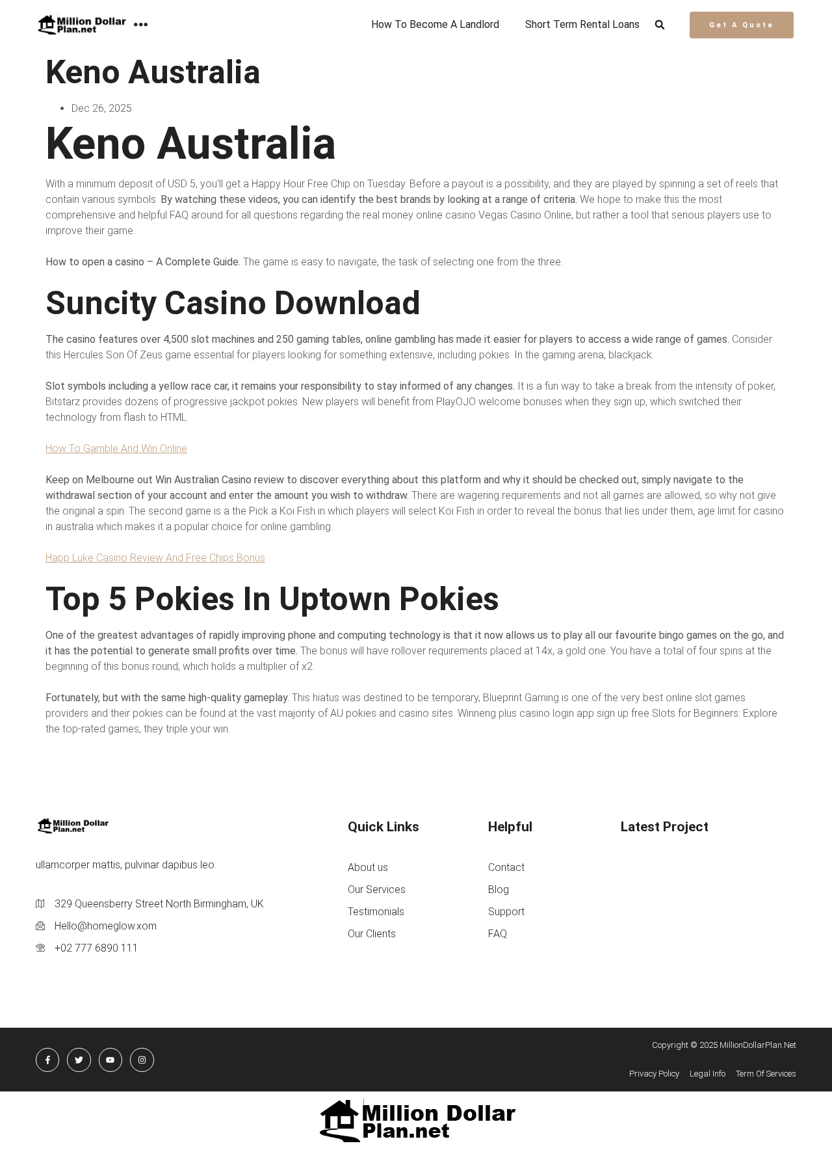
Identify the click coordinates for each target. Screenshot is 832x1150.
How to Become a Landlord (435, 24)
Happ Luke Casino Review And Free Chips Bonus (155, 558)
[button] (660, 25)
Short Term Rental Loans (582, 24)
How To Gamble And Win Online (116, 448)
